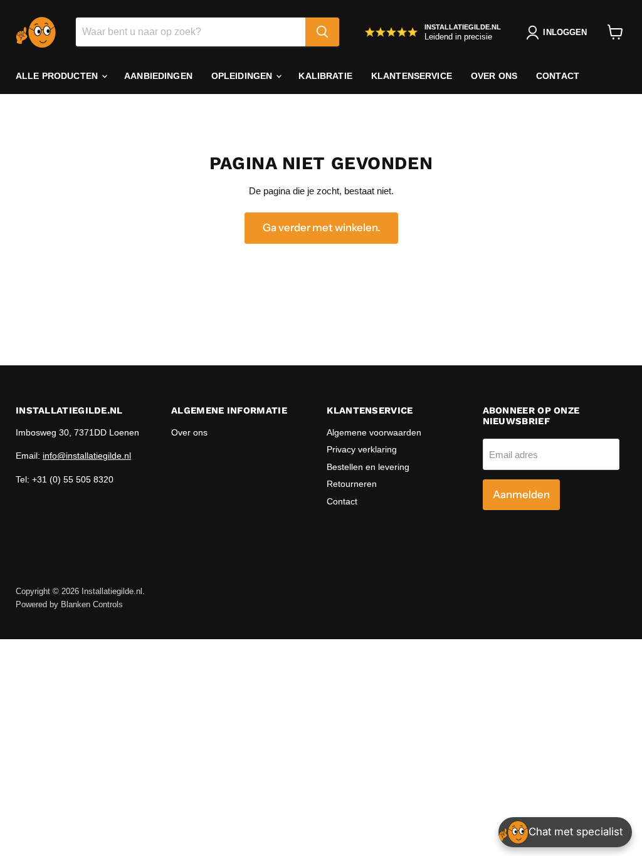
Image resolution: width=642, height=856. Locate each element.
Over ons (494, 76)
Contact (557, 76)
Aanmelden (521, 494)
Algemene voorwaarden (374, 432)
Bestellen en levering (368, 467)
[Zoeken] (322, 32)
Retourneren (352, 484)
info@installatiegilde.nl (87, 456)
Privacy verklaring (362, 449)
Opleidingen (243, 76)
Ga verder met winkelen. (321, 227)
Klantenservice (411, 76)
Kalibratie (325, 76)
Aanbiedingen (158, 76)
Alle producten (58, 76)
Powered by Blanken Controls (69, 604)
